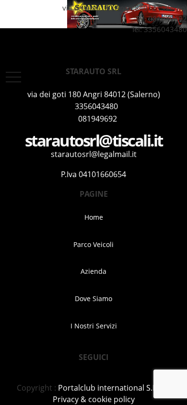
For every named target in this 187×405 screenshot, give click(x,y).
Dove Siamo (93, 298)
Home (93, 217)
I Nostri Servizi (93, 325)
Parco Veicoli (93, 244)
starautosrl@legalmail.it (94, 154)
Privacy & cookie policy (94, 399)
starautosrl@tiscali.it (94, 140)
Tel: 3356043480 (158, 29)
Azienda (93, 271)
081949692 (167, 18)
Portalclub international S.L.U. (112, 387)
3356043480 (96, 106)
